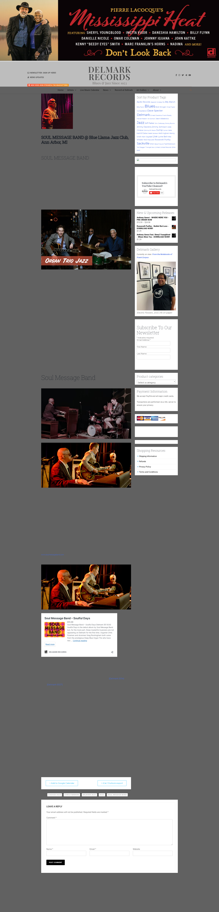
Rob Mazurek (149, 140)
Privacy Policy (145, 467)
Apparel (153, 102)
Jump (159, 130)
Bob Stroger (161, 107)
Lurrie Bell (162, 136)
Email (93, 849)
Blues (150, 106)
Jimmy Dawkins (144, 127)
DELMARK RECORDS (109, 73)
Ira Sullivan (151, 119)
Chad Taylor (171, 107)
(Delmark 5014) (116, 678)
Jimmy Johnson (159, 127)
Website (136, 849)
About (156, 90)
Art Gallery (141, 90)
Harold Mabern (142, 119)
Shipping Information (148, 456)
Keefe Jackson (153, 133)
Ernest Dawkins (156, 115)
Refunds (142, 461)
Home (60, 90)
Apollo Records (143, 102)
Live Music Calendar (89, 90)
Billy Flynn (140, 107)
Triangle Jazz (150, 147)
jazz (102, 795)
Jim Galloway (160, 123)
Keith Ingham (164, 133)
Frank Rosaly (166, 115)
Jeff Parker (149, 123)
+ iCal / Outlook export (112, 783)
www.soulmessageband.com (52, 555)
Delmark (143, 115)
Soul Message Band (117, 795)
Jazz (140, 122)
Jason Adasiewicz (162, 119)
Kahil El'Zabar (142, 133)
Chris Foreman (72, 795)
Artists (70, 90)
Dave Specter (155, 110)
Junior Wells (167, 130)
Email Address (143, 340)
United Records (165, 147)
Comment (51, 818)
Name (49, 849)
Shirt (152, 144)
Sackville (143, 143)
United (157, 147)
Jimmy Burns (170, 123)
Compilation (142, 111)
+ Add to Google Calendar (61, 783)
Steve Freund (159, 144)
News (105, 90)
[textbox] (156, 382)
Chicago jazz (54, 795)
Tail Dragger (141, 147)
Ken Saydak (147, 137)
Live (155, 136)
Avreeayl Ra (161, 102)
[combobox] (156, 381)
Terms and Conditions (148, 472)
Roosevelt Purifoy (163, 140)
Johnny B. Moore (150, 130)
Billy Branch (170, 102)
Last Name (142, 354)
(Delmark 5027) (55, 684)
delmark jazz (89, 795)
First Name (142, 347)
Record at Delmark (124, 90)
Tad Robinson (169, 144)
